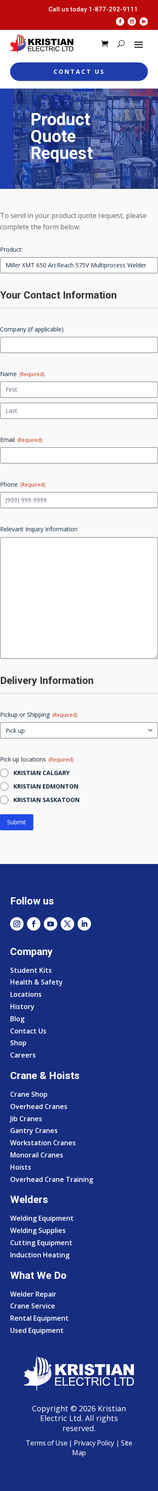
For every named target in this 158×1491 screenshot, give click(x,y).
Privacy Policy (94, 1443)
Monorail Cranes (36, 1155)
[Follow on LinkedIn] (143, 21)
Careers (23, 1055)
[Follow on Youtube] (50, 924)
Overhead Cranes (38, 1106)
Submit (16, 822)
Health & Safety (36, 982)
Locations (26, 994)
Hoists (20, 1167)
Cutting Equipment (41, 1242)
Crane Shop (29, 1094)
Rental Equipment (39, 1318)
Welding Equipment (42, 1218)
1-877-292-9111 (113, 9)
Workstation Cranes (43, 1142)
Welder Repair (33, 1294)
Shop (18, 1042)
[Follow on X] (67, 924)
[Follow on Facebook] (120, 21)
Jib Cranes (26, 1118)
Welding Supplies (38, 1230)
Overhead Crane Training (51, 1179)
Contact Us (79, 71)
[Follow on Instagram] (132, 21)
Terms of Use (46, 1443)
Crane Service (32, 1306)
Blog (17, 1018)
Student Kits (31, 970)
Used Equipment (37, 1330)
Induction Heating (40, 1255)
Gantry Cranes (34, 1130)
